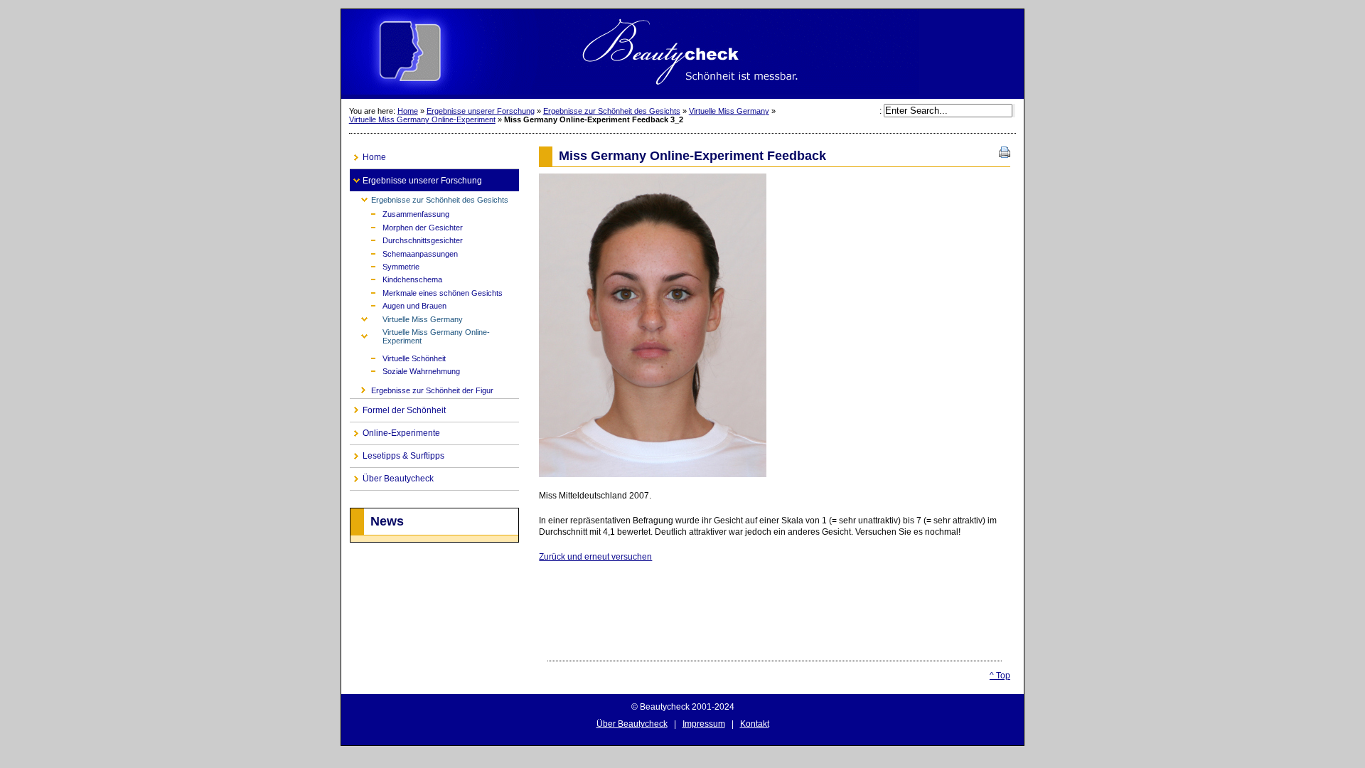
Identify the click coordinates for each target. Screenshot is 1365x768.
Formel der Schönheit (398, 407)
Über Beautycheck (392, 476)
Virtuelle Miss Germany (729, 111)
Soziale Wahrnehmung (405, 370)
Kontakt (754, 724)
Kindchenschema (396, 278)
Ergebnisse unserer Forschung (481, 111)
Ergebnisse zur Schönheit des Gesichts (611, 111)
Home (407, 111)
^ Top (1000, 676)
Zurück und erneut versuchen (595, 557)
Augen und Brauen (398, 304)
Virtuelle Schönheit (398, 357)
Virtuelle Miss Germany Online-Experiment (422, 119)
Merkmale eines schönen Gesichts (426, 292)
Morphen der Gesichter (406, 225)
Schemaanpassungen (404, 252)
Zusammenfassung (399, 213)
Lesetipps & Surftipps (397, 453)
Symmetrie (384, 265)
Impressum (703, 724)
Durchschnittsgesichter (406, 239)
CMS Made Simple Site (682, 54)
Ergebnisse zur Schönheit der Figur (421, 389)
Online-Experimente (395, 430)
